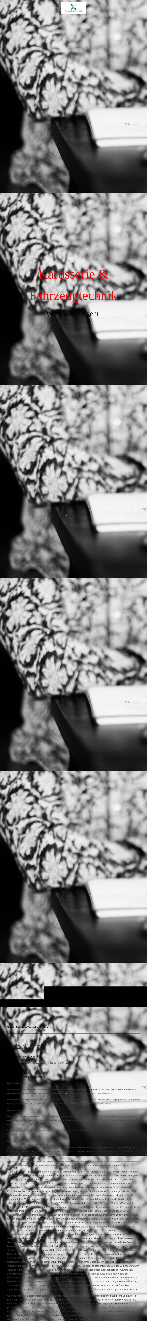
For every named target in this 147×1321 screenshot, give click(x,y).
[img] (73, 8)
